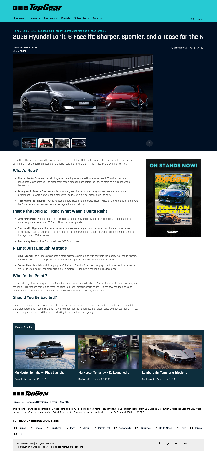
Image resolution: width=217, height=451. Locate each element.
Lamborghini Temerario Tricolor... (164, 372)
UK (20, 434)
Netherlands (125, 427)
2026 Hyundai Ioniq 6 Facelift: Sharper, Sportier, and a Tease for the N (68, 30)
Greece (38, 427)
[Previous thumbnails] (16, 143)
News (16, 30)
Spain (183, 427)
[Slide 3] (62, 143)
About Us (64, 401)
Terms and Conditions (37, 401)
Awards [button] (97, 18)
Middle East (104, 427)
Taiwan (198, 427)
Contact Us (18, 401)
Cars (25, 30)
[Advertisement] (180, 99)
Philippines (145, 427)
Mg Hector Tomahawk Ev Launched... (103, 372)
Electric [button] (65, 18)
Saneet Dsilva (180, 47)
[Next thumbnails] (149, 143)
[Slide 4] (78, 143)
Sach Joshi (20, 379)
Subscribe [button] (80, 18)
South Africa (165, 427)
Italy (72, 427)
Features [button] (49, 18)
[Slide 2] (45, 143)
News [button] (34, 18)
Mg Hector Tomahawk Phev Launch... (40, 372)
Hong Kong (56, 427)
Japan (86, 427)
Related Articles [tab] (23, 326)
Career (53, 401)
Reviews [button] (19, 18)
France (22, 427)
